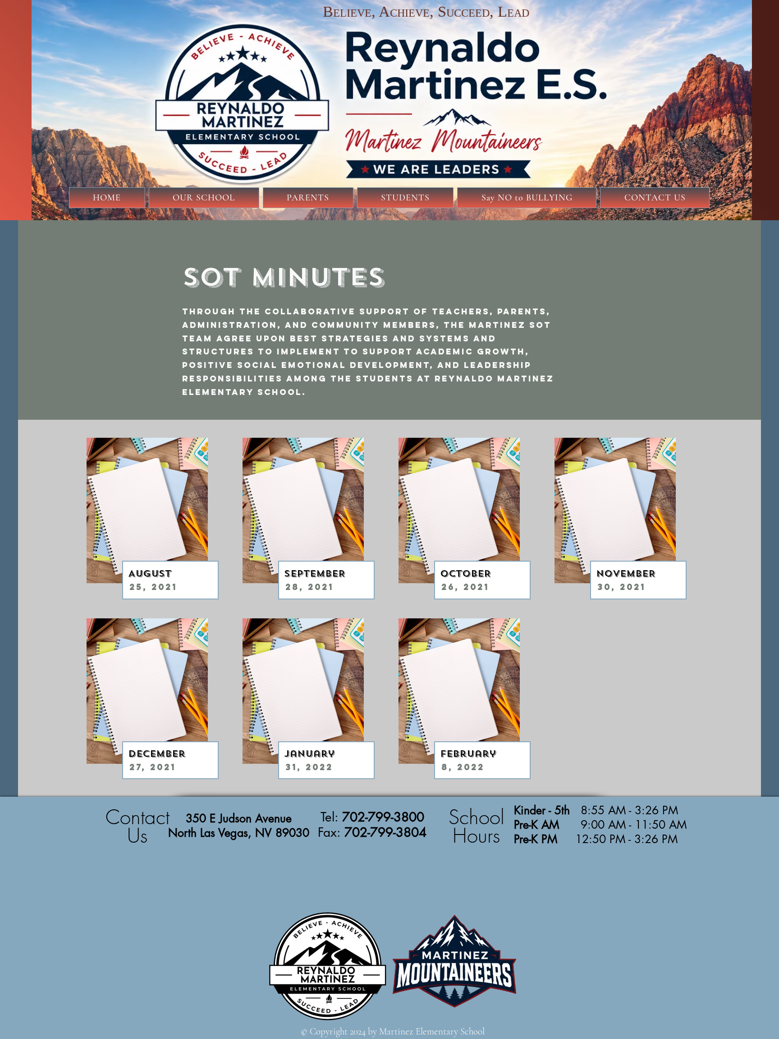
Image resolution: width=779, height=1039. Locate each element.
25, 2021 (153, 586)
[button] (204, 197)
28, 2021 (309, 586)
